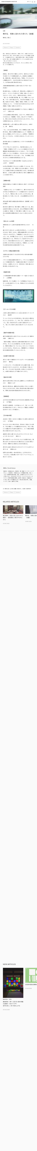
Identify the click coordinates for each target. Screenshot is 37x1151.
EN (30, 1)
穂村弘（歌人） (7, 37)
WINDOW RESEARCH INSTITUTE (9, 1)
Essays (11, 47)
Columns (6, 47)
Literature (17, 47)
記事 (4, 31)
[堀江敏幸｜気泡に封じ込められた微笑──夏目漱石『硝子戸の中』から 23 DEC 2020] (13, 509)
